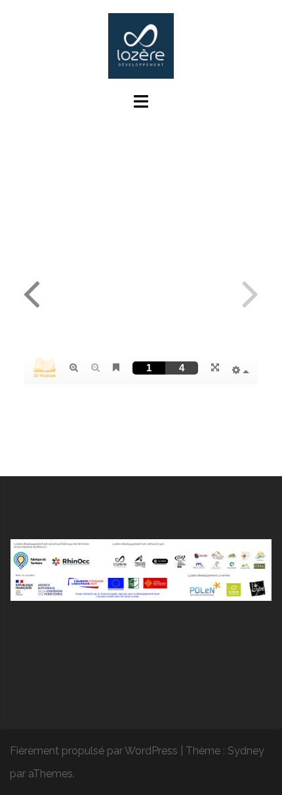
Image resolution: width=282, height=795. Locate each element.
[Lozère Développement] (141, 45)
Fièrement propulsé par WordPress (94, 750)
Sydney (246, 750)
